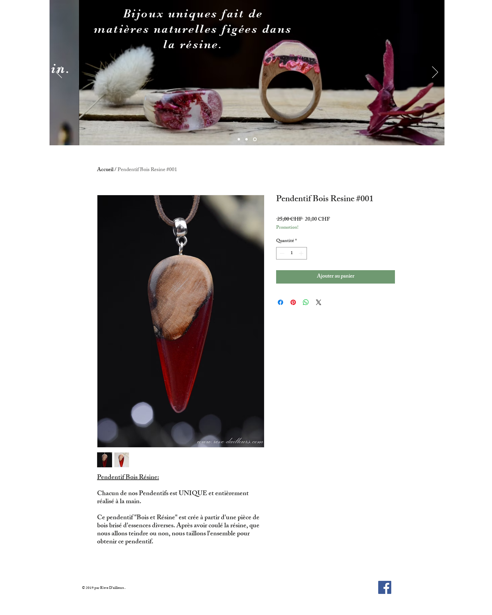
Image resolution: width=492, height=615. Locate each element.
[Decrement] (281, 253)
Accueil (105, 170)
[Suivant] (435, 72)
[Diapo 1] (239, 139)
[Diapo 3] (255, 139)
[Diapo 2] (246, 139)
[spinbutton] (291, 253)
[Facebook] (384, 587)
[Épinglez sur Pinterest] (293, 302)
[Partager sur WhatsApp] (306, 302)
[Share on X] (319, 302)
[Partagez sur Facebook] (280, 302)
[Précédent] (59, 72)
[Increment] (302, 253)
